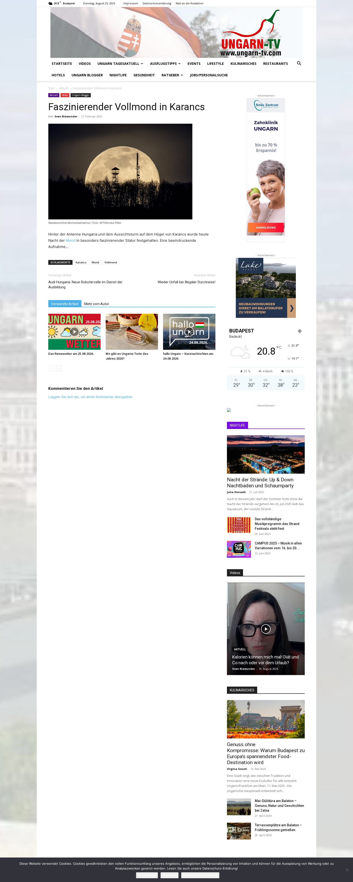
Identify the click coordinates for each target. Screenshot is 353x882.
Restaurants (275, 63)
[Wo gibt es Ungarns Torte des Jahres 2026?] (132, 332)
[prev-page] (51, 368)
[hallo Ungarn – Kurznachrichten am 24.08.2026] (189, 332)
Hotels (58, 75)
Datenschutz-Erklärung (200, 875)
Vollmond (110, 262)
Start (51, 88)
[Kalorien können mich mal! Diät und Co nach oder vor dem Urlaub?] (266, 629)
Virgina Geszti (237, 769)
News (65, 95)
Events (194, 63)
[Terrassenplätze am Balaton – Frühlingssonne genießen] (239, 831)
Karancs (81, 262)
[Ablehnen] (347, 869)
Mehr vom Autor (96, 304)
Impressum (130, 3)
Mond (70, 240)
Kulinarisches (243, 63)
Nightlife (118, 75)
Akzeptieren (147, 875)
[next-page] (59, 368)
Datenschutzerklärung (157, 3)
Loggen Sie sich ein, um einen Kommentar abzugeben (90, 397)
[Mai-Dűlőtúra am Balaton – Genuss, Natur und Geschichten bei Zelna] (239, 806)
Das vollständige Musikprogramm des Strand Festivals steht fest (277, 524)
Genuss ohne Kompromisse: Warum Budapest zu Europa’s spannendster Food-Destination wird (266, 753)
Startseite (62, 63)
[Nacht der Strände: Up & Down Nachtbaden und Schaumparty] (266, 454)
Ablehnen (169, 875)
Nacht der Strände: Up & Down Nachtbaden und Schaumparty (260, 483)
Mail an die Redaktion (189, 3)
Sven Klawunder (66, 116)
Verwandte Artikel (65, 304)
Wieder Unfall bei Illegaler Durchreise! (186, 282)
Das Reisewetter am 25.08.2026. (71, 354)
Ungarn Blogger (87, 75)
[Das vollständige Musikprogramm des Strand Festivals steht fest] (239, 525)
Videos (85, 63)
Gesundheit (144, 75)
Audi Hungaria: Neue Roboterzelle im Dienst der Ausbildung (85, 284)
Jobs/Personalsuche (209, 75)
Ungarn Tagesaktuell (118, 63)
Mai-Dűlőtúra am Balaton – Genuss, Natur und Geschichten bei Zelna (279, 805)
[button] (299, 64)
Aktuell (63, 88)
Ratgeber (170, 75)
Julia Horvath (236, 492)
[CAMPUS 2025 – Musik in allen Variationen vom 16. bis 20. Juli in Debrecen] (239, 549)
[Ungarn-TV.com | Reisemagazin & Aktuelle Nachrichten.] (176, 32)
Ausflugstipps (163, 63)
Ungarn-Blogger (80, 95)
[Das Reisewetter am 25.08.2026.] (74, 332)
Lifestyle (215, 63)
